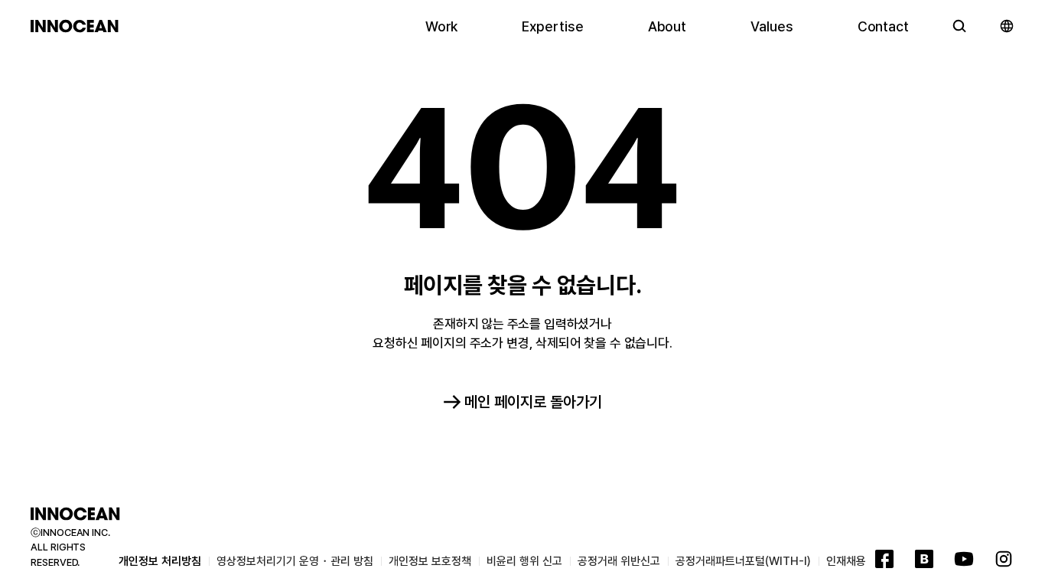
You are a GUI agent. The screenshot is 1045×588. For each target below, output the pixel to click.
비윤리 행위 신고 (524, 561)
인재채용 (846, 561)
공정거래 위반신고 (619, 561)
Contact (883, 26)
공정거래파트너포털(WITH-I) (743, 561)
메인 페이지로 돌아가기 (533, 402)
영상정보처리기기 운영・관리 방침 (294, 561)
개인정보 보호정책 (430, 561)
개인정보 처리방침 (160, 561)
